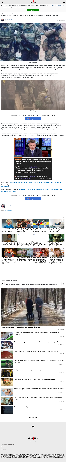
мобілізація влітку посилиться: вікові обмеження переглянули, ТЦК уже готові (35, 182)
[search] (2, 2)
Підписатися (35, 119)
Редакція (3, 449)
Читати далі (33, 417)
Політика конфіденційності (8, 444)
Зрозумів (33, 10)
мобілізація (8, 210)
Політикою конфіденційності (56, 5)
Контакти (3, 452)
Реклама (3, 446)
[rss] (33, 426)
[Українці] (33, 2)
